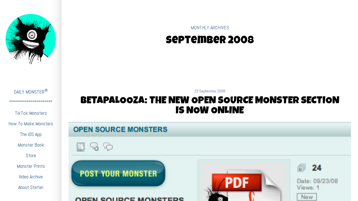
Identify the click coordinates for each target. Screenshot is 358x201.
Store (31, 155)
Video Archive (31, 176)
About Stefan (30, 187)
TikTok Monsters (31, 113)
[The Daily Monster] (31, 39)
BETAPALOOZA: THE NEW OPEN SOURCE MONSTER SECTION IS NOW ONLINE (210, 106)
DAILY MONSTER (31, 91)
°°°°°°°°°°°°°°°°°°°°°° (30, 102)
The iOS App (31, 134)
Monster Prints (31, 166)
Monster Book (31, 145)
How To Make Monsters (30, 123)
